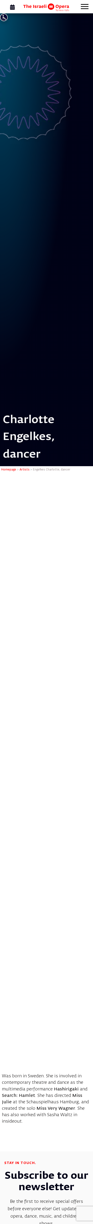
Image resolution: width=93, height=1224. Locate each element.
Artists (25, 469)
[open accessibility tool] (4, 17)
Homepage (8, 469)
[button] (84, 7)
